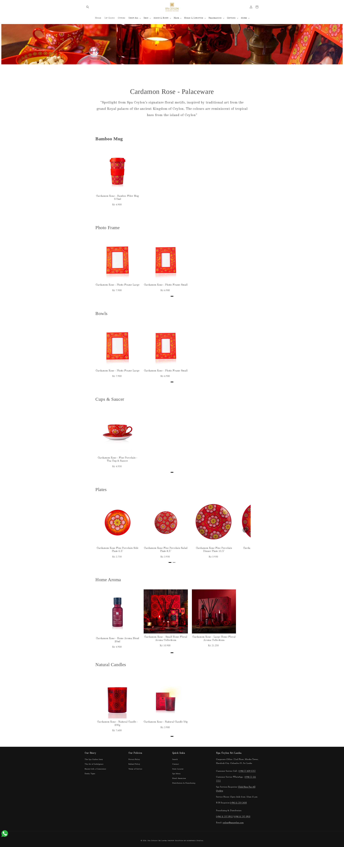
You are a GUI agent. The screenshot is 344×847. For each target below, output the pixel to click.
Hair (176, 18)
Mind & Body (161, 18)
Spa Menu (176, 773)
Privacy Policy (134, 759)
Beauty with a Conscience (95, 769)
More (244, 18)
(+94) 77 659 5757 (247, 770)
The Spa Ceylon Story (94, 759)
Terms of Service (135, 769)
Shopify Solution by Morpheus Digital (185, 840)
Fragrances (215, 18)
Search (175, 759)
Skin (146, 18)
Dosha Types (90, 773)
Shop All (133, 18)
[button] (88, 7)
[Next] (245, 530)
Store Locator (178, 769)
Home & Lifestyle (193, 18)
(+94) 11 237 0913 (242, 816)
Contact (175, 764)
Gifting (231, 18)
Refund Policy (134, 764)
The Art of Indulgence (94, 764)
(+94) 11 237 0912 (224, 816)
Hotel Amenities (179, 778)
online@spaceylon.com (233, 822)
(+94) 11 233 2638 (238, 802)
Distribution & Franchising (183, 783)
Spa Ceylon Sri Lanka (157, 840)
